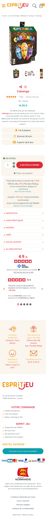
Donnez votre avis (32, 97)
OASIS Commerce (27, 515)
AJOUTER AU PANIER (29, 165)
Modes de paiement (12, 411)
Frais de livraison (11, 414)
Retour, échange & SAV (13, 417)
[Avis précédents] (4, 289)
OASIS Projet (17, 515)
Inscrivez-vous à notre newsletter (23, 451)
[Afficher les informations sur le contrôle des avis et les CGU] (39, 270)
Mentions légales (23, 505)
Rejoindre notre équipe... (14, 437)
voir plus (12, 290)
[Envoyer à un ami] (20, 87)
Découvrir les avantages (23, 206)
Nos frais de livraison (23, 191)
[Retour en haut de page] (40, 516)
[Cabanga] (16, 73)
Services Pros (9, 431)
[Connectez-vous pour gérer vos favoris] (25, 87)
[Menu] (3, 6)
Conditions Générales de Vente (23, 497)
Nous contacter (23, 501)
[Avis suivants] (42, 289)
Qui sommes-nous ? (12, 434)
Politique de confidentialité (23, 508)
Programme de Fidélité (13, 427)
